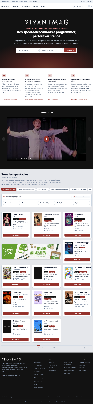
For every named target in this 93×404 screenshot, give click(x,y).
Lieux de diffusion (39, 368)
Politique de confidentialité (63, 397)
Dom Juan (17, 292)
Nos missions (38, 382)
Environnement (42, 189)
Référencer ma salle (70, 367)
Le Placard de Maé (51, 321)
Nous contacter (38, 387)
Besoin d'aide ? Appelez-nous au (24, 1)
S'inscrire (89, 1)
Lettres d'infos (38, 374)
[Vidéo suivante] (89, 139)
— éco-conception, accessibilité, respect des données (46, 401)
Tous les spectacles (9, 189)
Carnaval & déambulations (26, 189)
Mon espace (52, 370)
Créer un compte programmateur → (34, 99)
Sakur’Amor (78, 214)
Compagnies (26, 6)
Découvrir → (70, 50)
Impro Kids (48, 292)
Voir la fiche (15, 235)
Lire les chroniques (84, 362)
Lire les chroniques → (54, 99)
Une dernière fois (50, 268)
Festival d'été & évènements (59, 189)
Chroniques (15, 6)
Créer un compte (69, 370)
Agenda (35, 6)
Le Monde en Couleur (82, 268)
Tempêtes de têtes (51, 214)
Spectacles (5, 6)
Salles (43, 6)
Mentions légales (50, 397)
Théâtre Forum (19, 321)
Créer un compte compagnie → (10, 99)
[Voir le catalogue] (46, 57)
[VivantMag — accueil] (46, 22)
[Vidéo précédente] (3, 139)
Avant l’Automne (80, 292)
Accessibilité (6, 1)
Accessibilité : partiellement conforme (82, 397)
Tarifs (35, 384)
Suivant (86, 348)
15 (54, 348)
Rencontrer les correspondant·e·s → (80, 99)
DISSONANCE (18, 214)
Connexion (82, 1)
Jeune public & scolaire (78, 189)
